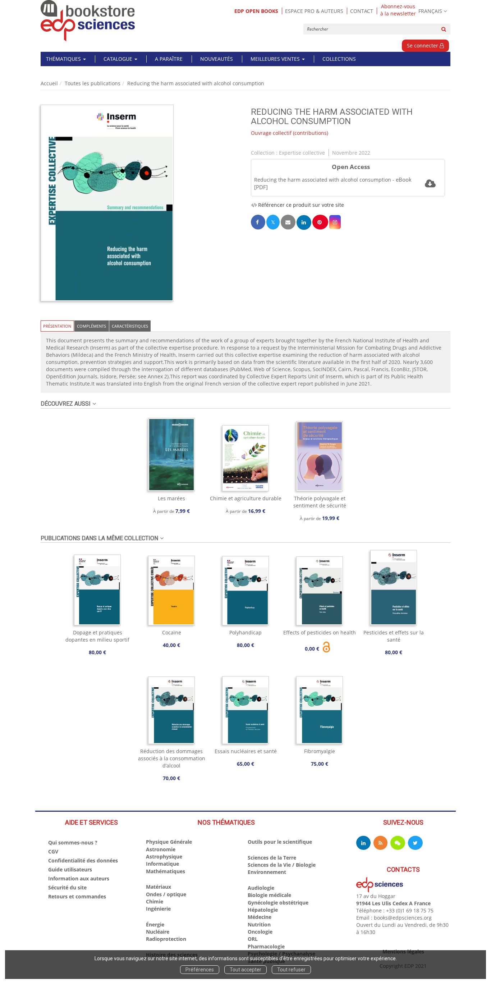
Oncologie (260, 931)
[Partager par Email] (288, 222)
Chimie (154, 901)
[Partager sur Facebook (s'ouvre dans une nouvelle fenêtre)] (258, 222)
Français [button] (430, 11)
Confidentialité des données (83, 860)
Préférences (199, 969)
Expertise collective (302, 152)
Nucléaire (157, 931)
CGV (53, 851)
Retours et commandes (77, 896)
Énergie (155, 924)
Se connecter (423, 45)
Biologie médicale (269, 895)
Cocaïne (171, 632)
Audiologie (261, 887)
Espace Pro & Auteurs (314, 11)
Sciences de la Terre (272, 857)
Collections (339, 58)
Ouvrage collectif (271, 132)
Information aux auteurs (78, 878)
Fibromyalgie (319, 751)
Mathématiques (165, 871)
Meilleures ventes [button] (276, 58)
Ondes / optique (166, 894)
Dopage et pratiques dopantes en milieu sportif (97, 636)
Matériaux (158, 886)
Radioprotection (166, 938)
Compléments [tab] (91, 326)
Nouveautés (216, 58)
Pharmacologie (266, 946)
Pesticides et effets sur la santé (393, 636)
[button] (107, 203)
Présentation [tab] (57, 326)
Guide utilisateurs (70, 869)
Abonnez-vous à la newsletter (398, 10)
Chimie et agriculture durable (245, 498)
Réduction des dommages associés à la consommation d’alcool (171, 758)
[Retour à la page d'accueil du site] (88, 20)
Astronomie (160, 849)
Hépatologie (263, 909)
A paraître (169, 58)
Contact (361, 11)
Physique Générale (169, 841)
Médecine (259, 917)
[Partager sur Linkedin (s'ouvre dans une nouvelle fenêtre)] (304, 222)
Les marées (171, 498)
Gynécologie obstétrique (278, 902)
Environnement (267, 872)
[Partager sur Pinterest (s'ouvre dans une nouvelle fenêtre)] (320, 222)
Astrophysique (164, 856)
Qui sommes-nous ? (72, 842)
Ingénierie (158, 908)
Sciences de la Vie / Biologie (282, 864)
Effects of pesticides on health (319, 632)
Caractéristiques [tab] (130, 326)
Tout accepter (245, 969)
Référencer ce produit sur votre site (300, 204)
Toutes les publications (92, 83)
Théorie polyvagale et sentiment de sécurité (319, 502)
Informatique (162, 863)
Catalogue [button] (119, 58)
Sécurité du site (67, 887)
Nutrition (259, 924)
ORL (253, 938)
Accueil (49, 83)
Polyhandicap (245, 632)
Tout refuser (291, 969)
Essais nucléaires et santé (246, 751)
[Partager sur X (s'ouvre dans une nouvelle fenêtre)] (273, 222)
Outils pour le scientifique (280, 841)
